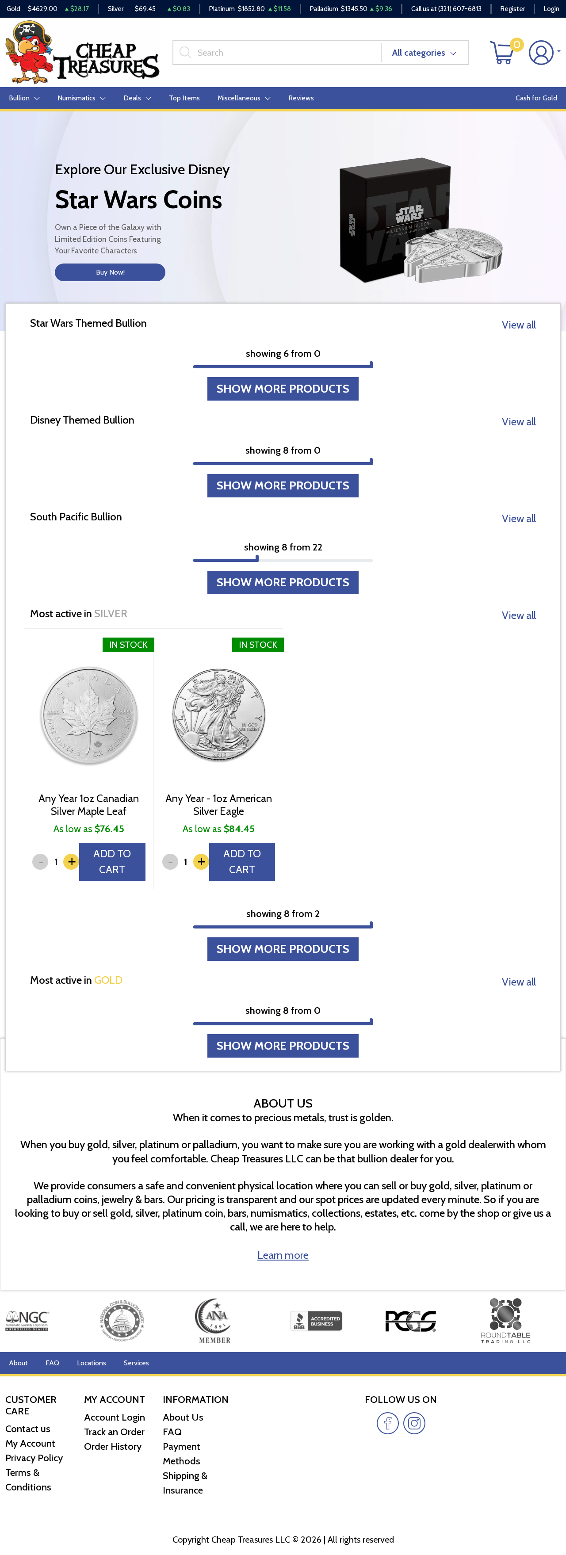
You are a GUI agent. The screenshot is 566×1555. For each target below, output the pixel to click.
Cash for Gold (536, 98)
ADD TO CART (112, 861)
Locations (91, 1363)
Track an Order (114, 1432)
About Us (183, 1417)
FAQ (52, 1363)
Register (513, 9)
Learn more (283, 1255)
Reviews (301, 98)
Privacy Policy (34, 1458)
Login (551, 9)
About (18, 1363)
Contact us (27, 1429)
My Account (30, 1443)
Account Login (114, 1417)
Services (136, 1363)
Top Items (184, 98)
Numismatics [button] (76, 98)
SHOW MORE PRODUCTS (283, 389)
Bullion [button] (19, 98)
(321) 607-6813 (460, 9)
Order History (113, 1446)
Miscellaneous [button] (239, 98)
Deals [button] (132, 98)
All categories (418, 52)
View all (519, 324)
